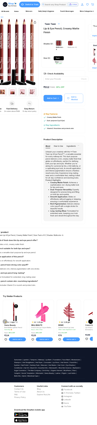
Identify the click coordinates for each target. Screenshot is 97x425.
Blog (39, 389)
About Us (40, 392)
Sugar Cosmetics (20, 370)
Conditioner (18, 368)
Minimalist (39, 373)
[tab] (48, 146)
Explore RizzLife (43, 394)
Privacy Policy (20, 397)
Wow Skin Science (65, 368)
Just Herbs (72, 373)
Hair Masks (52, 365)
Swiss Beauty (49, 373)
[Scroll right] (90, 321)
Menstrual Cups (32, 376)
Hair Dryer (38, 362)
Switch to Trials (31, 4)
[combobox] (60, 4)
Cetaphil (17, 373)
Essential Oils (43, 368)
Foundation (57, 360)
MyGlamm (76, 368)
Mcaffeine (67, 370)
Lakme (57, 373)
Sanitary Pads (35, 365)
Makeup (41, 360)
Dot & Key (45, 370)
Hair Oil (26, 368)
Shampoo (17, 362)
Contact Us (18, 389)
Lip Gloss (56, 362)
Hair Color (61, 365)
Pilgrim (64, 373)
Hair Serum (64, 362)
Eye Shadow (70, 365)
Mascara (44, 365)
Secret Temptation (28, 373)
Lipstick (26, 360)
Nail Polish (25, 365)
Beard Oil (33, 368)
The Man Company (34, 370)
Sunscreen (18, 360)
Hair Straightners (28, 362)
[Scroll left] (5, 321)
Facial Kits (73, 362)
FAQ (16, 394)
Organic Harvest (56, 370)
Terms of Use (19, 392)
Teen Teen (50, 24)
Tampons (33, 360)
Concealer (47, 362)
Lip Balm (48, 360)
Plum (74, 370)
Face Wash (66, 360)
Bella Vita (17, 376)
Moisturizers (75, 360)
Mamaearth (53, 368)
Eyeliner (17, 365)
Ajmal (24, 376)
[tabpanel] (63, 184)
